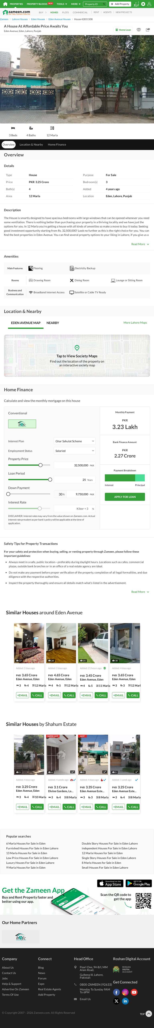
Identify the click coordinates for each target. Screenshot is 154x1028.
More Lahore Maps (135, 322)
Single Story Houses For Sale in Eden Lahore (109, 858)
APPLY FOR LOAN (125, 496)
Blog (41, 967)
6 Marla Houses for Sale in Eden (26, 843)
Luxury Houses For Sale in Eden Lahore (30, 862)
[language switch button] (136, 4)
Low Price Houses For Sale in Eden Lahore (32, 858)
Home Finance (57, 144)
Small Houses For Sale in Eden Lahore (105, 867)
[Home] (5, 4)
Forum (42, 978)
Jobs (5, 978)
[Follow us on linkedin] (126, 1004)
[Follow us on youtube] (135, 995)
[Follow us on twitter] (117, 1004)
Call (38, 695)
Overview (9, 144)
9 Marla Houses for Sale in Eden (26, 867)
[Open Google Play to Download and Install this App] (139, 886)
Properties (16, 4)
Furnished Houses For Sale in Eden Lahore (32, 848)
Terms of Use (10, 994)
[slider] (40, 465)
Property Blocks (39, 3)
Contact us (9, 973)
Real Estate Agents (49, 989)
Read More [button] (138, 244)
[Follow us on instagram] (126, 995)
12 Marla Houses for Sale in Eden (102, 853)
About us (8, 967)
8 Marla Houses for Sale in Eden (101, 862)
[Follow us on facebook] (117, 995)
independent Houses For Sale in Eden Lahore (109, 848)
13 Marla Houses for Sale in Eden (26, 853)
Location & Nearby (31, 144)
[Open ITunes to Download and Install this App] (111, 886)
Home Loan (125, 29)
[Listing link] (29, 662)
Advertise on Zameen (15, 989)
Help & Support (11, 983)
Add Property (46, 994)
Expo (41, 983)
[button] (75, 441)
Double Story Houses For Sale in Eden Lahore (110, 843)
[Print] (139, 30)
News (41, 973)
